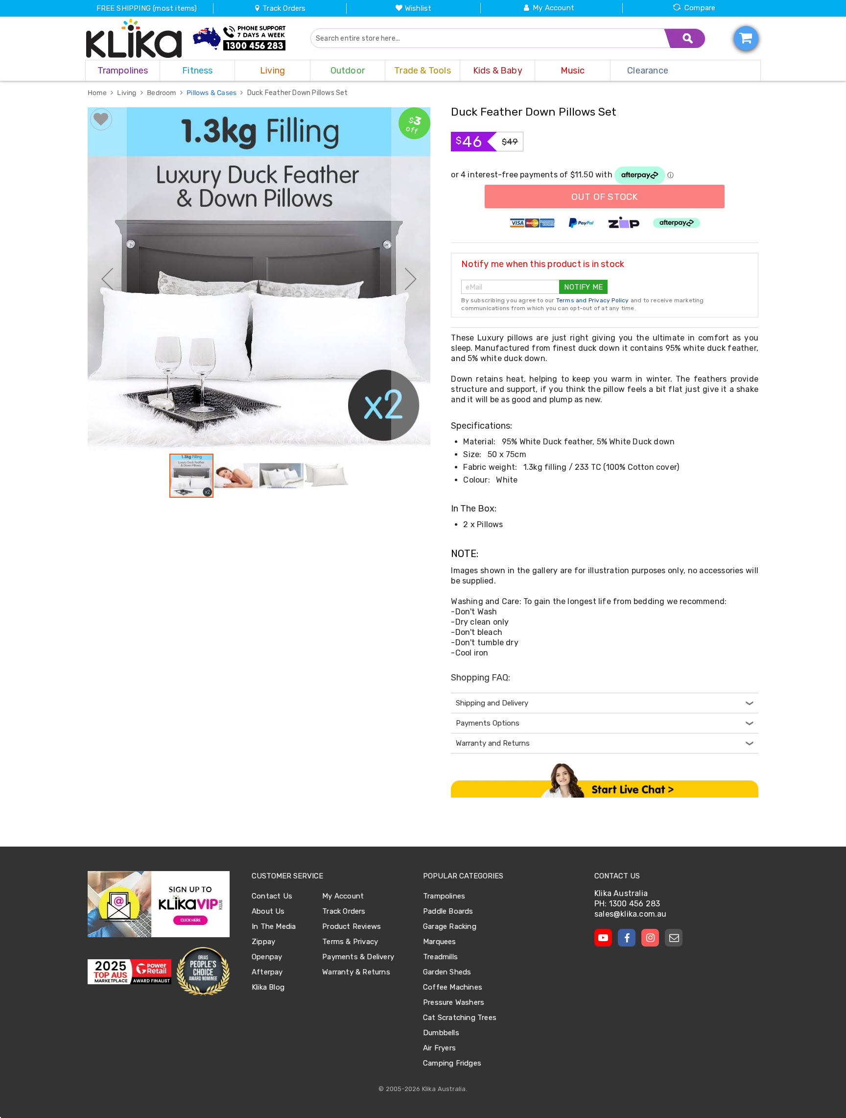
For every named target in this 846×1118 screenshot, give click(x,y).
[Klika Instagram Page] (650, 938)
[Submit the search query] (685, 38)
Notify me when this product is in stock (542, 264)
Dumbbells (441, 1032)
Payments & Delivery (358, 956)
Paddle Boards (448, 911)
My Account (553, 7)
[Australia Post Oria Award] (203, 971)
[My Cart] (746, 38)
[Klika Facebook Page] (626, 938)
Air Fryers (439, 1048)
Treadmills (440, 956)
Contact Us (272, 896)
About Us (268, 911)
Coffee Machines (452, 987)
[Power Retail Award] (129, 971)
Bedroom (162, 93)
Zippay (263, 941)
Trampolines (444, 896)
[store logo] (134, 38)
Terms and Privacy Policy (592, 300)
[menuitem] (122, 70)
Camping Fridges (452, 1063)
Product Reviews (351, 926)
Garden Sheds (447, 972)
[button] (107, 278)
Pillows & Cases (212, 93)
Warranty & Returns (356, 972)
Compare (699, 7)
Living (127, 93)
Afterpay (267, 972)
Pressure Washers (453, 1002)
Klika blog (268, 987)
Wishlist (418, 8)
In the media (274, 926)
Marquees (439, 941)
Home (98, 93)
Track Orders (283, 8)
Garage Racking (449, 926)
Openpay (267, 956)
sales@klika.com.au (630, 914)
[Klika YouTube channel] (603, 938)
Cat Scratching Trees (459, 1017)
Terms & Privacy (350, 941)
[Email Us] (673, 938)
